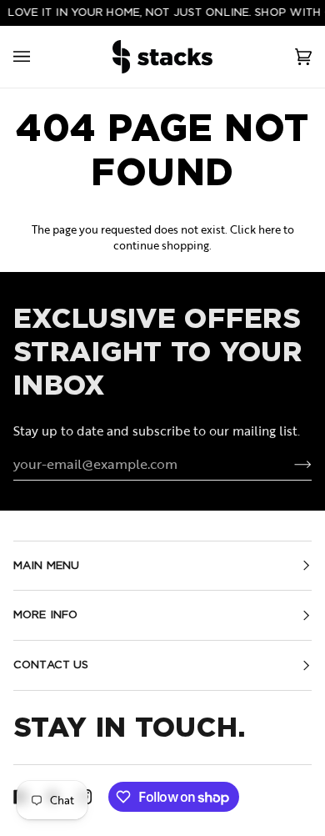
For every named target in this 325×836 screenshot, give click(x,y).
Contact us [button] (50, 664)
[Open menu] (38, 57)
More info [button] (45, 614)
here (269, 229)
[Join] (290, 464)
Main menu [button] (46, 565)
